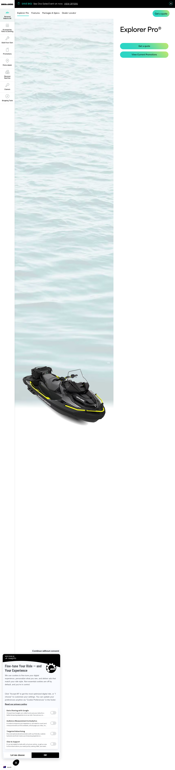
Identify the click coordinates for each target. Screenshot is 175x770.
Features (35, 12)
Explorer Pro (23, 12)
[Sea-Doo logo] (7, 4)
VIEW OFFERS (71, 3)
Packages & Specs (50, 12)
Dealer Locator (69, 12)
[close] (171, 3)
